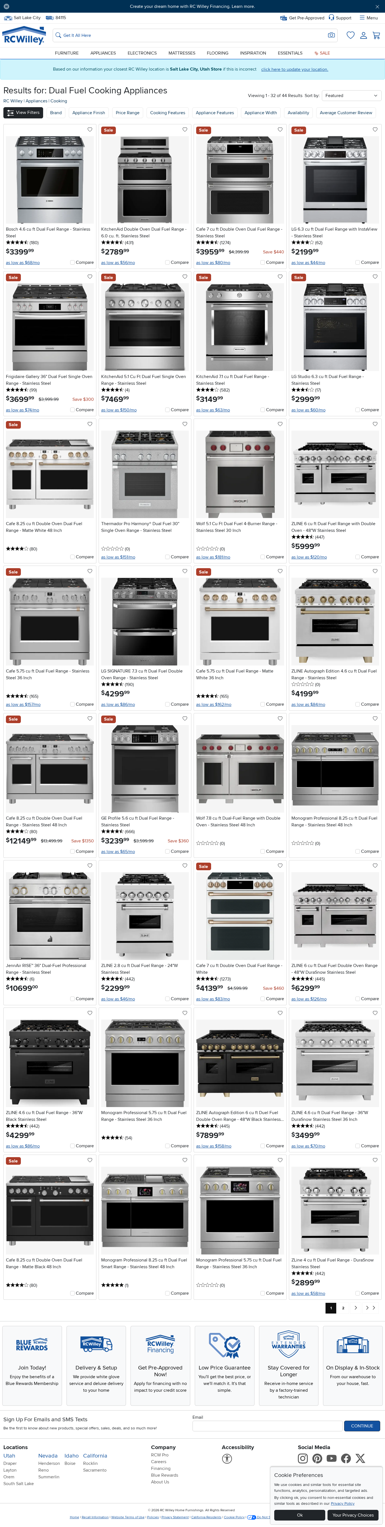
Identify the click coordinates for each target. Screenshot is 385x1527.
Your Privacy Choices (353, 1515)
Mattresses (182, 53)
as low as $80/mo (213, 263)
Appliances (103, 53)
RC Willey (13, 101)
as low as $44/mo (308, 263)
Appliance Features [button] (215, 113)
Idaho (72, 1455)
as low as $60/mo (308, 410)
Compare (85, 262)
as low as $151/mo (118, 557)
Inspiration (253, 53)
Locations (15, 1447)
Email (198, 1417)
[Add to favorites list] (90, 130)
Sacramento (95, 1470)
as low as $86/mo (118, 704)
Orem (8, 1477)
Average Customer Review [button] (346, 113)
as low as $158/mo (213, 1146)
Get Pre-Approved (306, 18)
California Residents (206, 1517)
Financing (161, 1468)
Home (74, 1517)
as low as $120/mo (309, 557)
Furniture (67, 53)
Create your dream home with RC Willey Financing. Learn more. (192, 6)
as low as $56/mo (118, 263)
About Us (160, 1482)
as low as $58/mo (308, 1293)
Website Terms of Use (128, 1517)
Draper (10, 1463)
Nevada (48, 1455)
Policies (153, 1517)
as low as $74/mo (22, 410)
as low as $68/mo (23, 263)
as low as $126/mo (309, 999)
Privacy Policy (343, 1503)
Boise (70, 1463)
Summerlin (48, 1477)
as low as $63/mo (213, 410)
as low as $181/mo (213, 557)
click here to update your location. (294, 69)
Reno (43, 1470)
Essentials (290, 53)
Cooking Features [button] (167, 113)
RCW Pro (160, 1455)
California (95, 1455)
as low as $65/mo (118, 851)
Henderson (49, 1463)
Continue (362, 1426)
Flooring (217, 53)
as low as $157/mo (23, 704)
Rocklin (90, 1463)
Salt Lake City (27, 17)
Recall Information (95, 1517)
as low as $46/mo (118, 999)
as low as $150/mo (119, 410)
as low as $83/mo (213, 999)
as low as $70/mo (308, 1146)
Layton (10, 1470)
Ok (300, 1515)
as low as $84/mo (308, 704)
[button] (43, 6)
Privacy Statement (175, 1517)
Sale (324, 53)
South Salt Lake (18, 1483)
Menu (372, 18)
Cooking (58, 101)
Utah (9, 1455)
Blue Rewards (164, 1475)
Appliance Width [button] (261, 113)
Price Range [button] (128, 113)
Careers (158, 1462)
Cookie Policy (234, 1517)
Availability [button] (298, 113)
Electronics (142, 53)
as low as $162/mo (213, 704)
